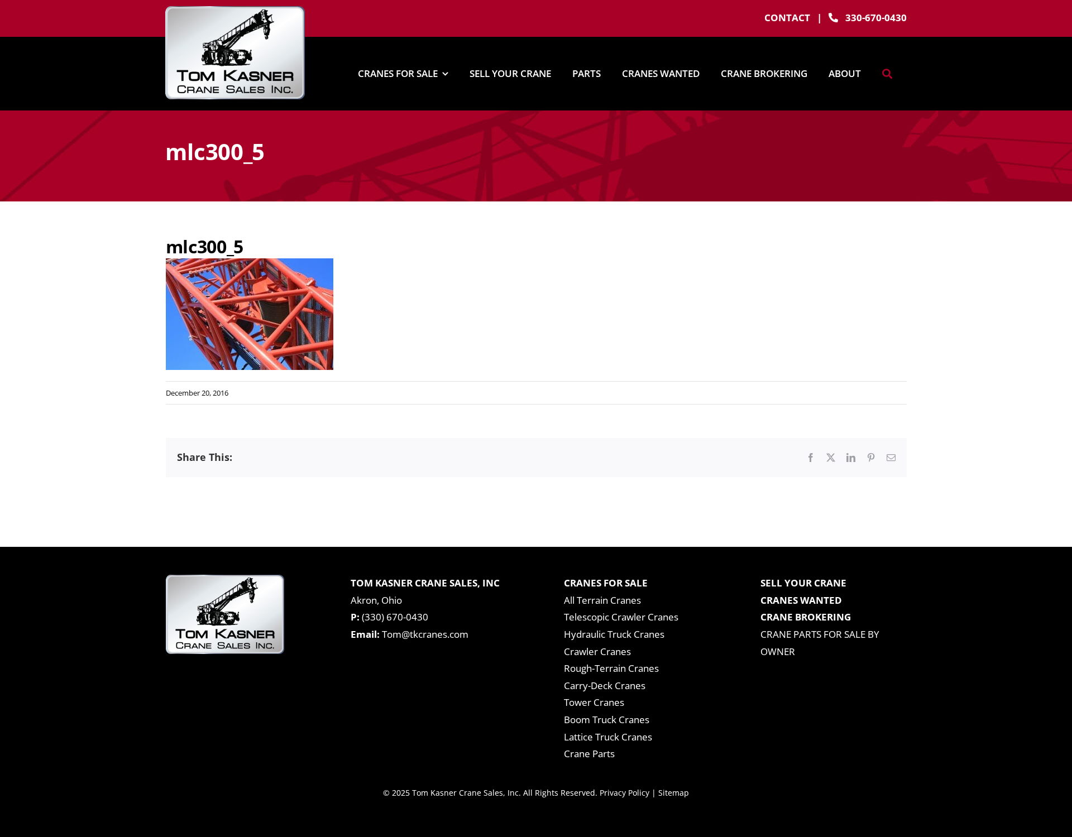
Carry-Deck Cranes (604, 685)
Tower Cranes (594, 702)
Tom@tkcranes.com (425, 634)
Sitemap (673, 792)
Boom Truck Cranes (606, 719)
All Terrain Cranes (602, 600)
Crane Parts (589, 753)
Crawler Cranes (597, 651)
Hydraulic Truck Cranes (614, 634)
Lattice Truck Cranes (608, 736)
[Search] (887, 74)
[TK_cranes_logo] (235, 10)
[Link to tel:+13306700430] (833, 17)
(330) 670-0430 (395, 616)
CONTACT (787, 17)
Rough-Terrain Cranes (611, 668)
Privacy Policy (624, 792)
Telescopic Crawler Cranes (621, 616)
